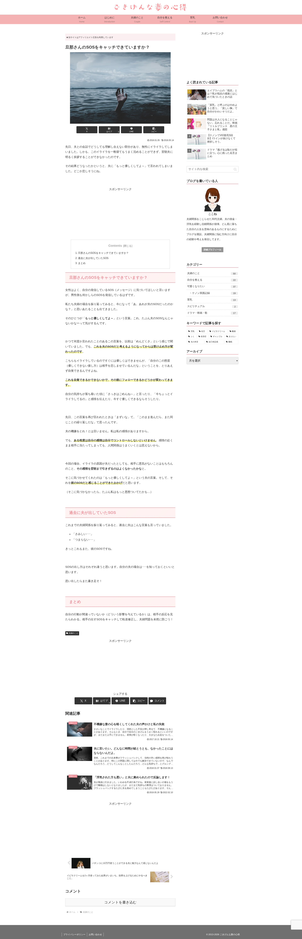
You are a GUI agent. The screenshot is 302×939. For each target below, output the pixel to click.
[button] (153, 129)
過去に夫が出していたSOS (93, 258)
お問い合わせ (95, 934)
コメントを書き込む (120, 902)
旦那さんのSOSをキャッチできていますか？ (103, 252)
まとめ (82, 263)
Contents (115, 245)
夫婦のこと (73, 633)
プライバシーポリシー (74, 934)
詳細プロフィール (212, 249)
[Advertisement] (120, 214)
